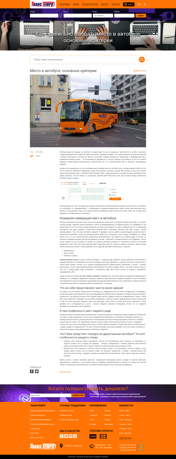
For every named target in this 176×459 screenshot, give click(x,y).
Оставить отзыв (66, 415)
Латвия (107, 420)
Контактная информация (69, 420)
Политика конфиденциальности (42, 424)
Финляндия (108, 424)
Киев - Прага (124, 411)
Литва (92, 420)
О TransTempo (35, 429)
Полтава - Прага (125, 429)
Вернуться (141, 71)
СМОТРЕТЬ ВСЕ (125, 438)
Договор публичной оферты (40, 420)
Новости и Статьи (36, 438)
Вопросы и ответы (67, 411)
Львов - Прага (124, 415)
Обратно (117, 12)
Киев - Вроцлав (125, 433)
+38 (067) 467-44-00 (127, 445)
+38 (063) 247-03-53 (127, 447)
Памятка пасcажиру (37, 415)
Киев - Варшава (125, 420)
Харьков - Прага (125, 424)
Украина (107, 415)
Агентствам (34, 433)
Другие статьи (65, 372)
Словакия (93, 415)
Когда (95, 12)
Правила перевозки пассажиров (42, 411)
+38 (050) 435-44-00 (127, 450)
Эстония (93, 424)
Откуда (32, 12)
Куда (65, 12)
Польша (107, 411)
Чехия (92, 411)
